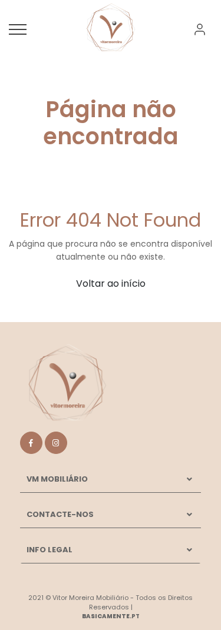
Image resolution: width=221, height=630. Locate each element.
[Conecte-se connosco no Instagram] (56, 443)
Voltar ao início (111, 283)
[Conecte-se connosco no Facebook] (31, 443)
